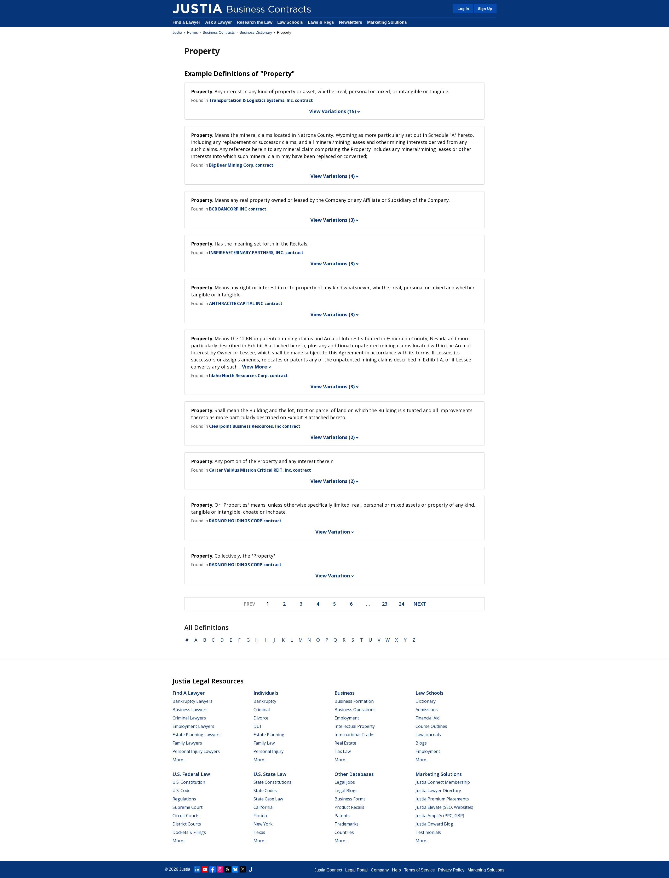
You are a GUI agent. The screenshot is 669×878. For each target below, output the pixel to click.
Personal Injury (268, 751)
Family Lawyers (187, 743)
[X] (243, 869)
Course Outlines (431, 726)
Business (344, 693)
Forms (192, 32)
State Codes (265, 790)
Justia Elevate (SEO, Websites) (444, 807)
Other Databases (354, 774)
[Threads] (227, 869)
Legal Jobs (344, 782)
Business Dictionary (256, 32)
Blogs (421, 743)
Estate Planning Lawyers (196, 734)
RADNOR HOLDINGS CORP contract (245, 521)
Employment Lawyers (193, 726)
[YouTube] (205, 869)
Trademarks (346, 824)
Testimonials (428, 832)
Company (380, 870)
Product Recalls (349, 807)
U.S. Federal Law (191, 774)
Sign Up (485, 9)
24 (401, 604)
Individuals (265, 693)
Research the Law (254, 22)
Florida (260, 815)
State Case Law (268, 799)
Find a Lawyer (186, 22)
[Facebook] (212, 869)
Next (419, 604)
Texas (259, 832)
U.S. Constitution (188, 782)
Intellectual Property (354, 726)
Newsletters (350, 22)
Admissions (427, 709)
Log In (463, 9)
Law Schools (290, 22)
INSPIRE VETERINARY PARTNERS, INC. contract (256, 252)
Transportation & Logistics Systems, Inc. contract (261, 100)
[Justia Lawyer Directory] (250, 869)
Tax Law (342, 751)
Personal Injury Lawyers (196, 751)
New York (263, 824)
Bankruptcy (264, 701)
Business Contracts (219, 32)
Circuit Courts (185, 815)
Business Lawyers (189, 709)
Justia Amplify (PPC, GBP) (440, 815)
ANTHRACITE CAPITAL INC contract (245, 303)
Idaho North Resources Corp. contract (248, 375)
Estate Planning (268, 734)
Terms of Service (419, 870)
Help (396, 870)
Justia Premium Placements (442, 799)
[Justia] (197, 8)
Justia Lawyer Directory (438, 790)
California (263, 807)
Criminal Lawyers (189, 718)
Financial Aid (428, 718)
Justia (177, 32)
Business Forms (350, 799)
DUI (257, 726)
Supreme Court (187, 807)
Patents (342, 815)
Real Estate (345, 743)
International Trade (353, 734)
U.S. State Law (269, 774)
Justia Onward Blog (434, 824)
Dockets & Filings (189, 832)
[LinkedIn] (197, 869)
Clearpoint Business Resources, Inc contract (254, 426)
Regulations (184, 799)
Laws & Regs (321, 22)
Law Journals (428, 734)
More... (179, 760)
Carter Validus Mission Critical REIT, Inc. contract (260, 470)
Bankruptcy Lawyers (192, 701)
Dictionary (426, 701)
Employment (346, 718)
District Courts (186, 824)
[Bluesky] (235, 869)
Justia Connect (328, 870)
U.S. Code (181, 790)
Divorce (260, 718)
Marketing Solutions (387, 22)
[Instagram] (220, 869)
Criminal (261, 709)
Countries (344, 832)
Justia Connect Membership (443, 782)
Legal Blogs (345, 790)
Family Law (264, 743)
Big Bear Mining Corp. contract (241, 165)
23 (384, 604)
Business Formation (354, 701)
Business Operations (355, 709)
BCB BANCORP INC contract (237, 209)
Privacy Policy (451, 870)
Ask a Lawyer (219, 22)
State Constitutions (272, 782)
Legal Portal (356, 870)
